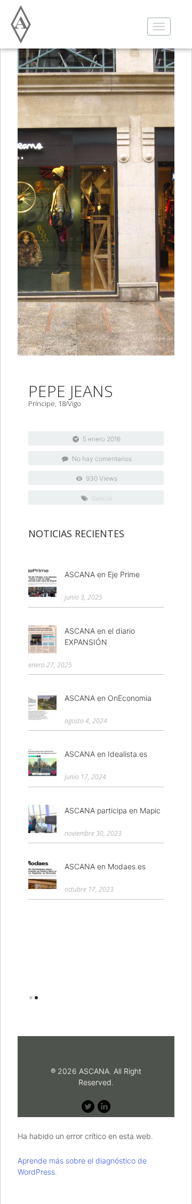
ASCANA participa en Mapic (113, 810)
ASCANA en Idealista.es (106, 753)
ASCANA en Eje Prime (102, 574)
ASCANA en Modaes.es (105, 866)
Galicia (101, 498)
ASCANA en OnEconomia (108, 697)
